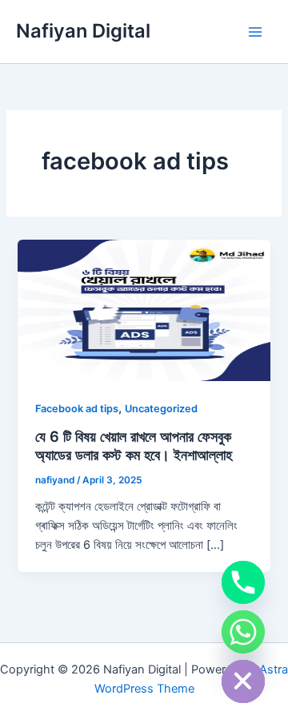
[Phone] (243, 582)
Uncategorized (161, 409)
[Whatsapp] (243, 631)
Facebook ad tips (76, 409)
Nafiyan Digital (83, 30)
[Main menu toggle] (255, 32)
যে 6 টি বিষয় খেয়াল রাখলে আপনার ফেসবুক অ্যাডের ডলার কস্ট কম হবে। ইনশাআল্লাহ (133, 445)
